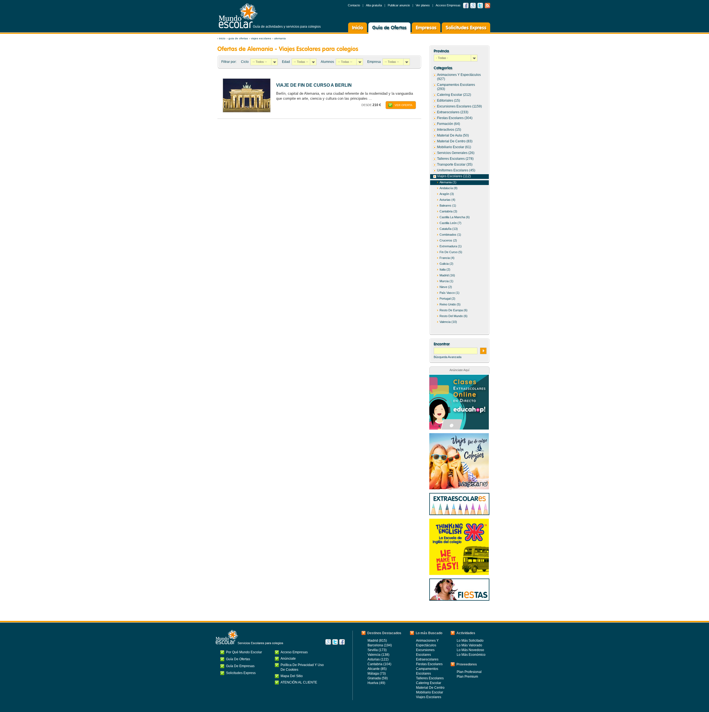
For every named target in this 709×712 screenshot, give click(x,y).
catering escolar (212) (454, 95)
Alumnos (327, 62)
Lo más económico (471, 655)
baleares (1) (448, 205)
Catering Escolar (428, 683)
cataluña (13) (449, 228)
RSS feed (487, 5)
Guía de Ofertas (389, 27)
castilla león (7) (450, 223)
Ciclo (245, 62)
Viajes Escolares (261, 38)
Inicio (357, 27)
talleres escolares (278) (455, 159)
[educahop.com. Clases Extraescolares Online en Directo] (459, 377)
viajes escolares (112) (454, 176)
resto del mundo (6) (453, 316)
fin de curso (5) (451, 252)
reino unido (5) (450, 304)
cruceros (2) (448, 240)
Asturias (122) (378, 659)
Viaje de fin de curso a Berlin (314, 85)
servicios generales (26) (455, 153)
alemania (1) (448, 182)
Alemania (280, 38)
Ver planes (423, 5)
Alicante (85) (377, 669)
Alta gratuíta (374, 5)
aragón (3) (447, 194)
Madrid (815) (377, 640)
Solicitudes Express (466, 27)
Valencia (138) (378, 655)
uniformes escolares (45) (456, 170)
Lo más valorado (469, 645)
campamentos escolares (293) (456, 87)
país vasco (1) (449, 292)
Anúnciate (288, 658)
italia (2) (445, 269)
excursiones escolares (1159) (459, 106)
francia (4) (447, 257)
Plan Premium (467, 676)
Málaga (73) (377, 673)
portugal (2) (447, 298)
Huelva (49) (376, 683)
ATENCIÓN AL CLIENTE (299, 682)
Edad (286, 62)
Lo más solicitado (470, 640)
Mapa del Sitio (292, 676)
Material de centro (430, 688)
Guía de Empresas (240, 666)
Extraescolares (427, 659)
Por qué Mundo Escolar (244, 652)
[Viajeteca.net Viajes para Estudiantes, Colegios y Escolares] (459, 436)
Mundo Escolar (238, 15)
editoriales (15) (448, 100)
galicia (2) (446, 263)
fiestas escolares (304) (454, 118)
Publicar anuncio (399, 5)
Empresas (426, 27)
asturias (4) (447, 199)
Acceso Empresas (448, 5)
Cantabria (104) (379, 664)
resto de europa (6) (453, 310)
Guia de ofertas (238, 38)
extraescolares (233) (452, 112)
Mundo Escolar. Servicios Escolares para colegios (249, 637)
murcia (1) (446, 281)
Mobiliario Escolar (429, 692)
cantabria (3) (448, 211)
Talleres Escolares (430, 678)
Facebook (466, 5)
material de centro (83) (454, 141)
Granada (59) (378, 678)
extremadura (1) (451, 246)
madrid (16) (447, 275)
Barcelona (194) (380, 645)
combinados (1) (450, 234)
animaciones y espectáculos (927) (459, 77)
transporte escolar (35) (454, 164)
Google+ (328, 642)
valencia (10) (448, 321)
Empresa (374, 62)
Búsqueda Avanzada (447, 357)
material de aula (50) (453, 135)
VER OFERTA (403, 105)
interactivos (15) (449, 130)
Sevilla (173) (377, 650)
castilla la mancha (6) (455, 217)
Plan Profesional (469, 672)
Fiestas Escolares (429, 664)
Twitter (480, 5)
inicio (222, 38)
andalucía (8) (449, 188)
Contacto (354, 5)
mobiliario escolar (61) (454, 147)
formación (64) (448, 124)
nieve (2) (446, 287)
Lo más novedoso (470, 650)
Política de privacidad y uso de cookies (302, 667)
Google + (473, 5)
